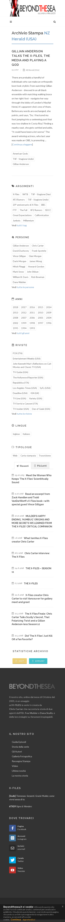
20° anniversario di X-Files (25, 204)
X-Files (16, 194)
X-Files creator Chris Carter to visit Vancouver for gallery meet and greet (32, 598)
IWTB (25, 194)
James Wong (35, 261)
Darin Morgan (19, 261)
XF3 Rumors (19, 199)
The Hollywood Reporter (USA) (28, 377)
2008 (15, 317)
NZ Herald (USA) (33, 70)
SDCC (48, 210)
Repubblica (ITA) (21, 382)
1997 (40, 323)
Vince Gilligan (19, 256)
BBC (43, 204)
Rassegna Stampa (21, 761)
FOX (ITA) (17, 353)
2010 (40, 312)
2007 (23, 317)
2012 (23, 312)
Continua (16, 919)
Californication (42, 215)
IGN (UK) (34, 393)
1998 (32, 323)
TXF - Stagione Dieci (41, 194)
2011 (32, 312)
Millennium (28, 220)
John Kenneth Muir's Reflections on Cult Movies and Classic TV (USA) (32, 365)
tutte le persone (25, 287)
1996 (49, 323)
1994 (23, 328)
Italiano (26, 434)
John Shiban (32, 271)
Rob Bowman (37, 277)
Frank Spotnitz (39, 250)
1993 (32, 328)
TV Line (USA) (19, 398)
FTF (15, 210)
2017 (23, 307)
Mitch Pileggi (19, 266)
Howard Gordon (36, 266)
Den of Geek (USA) (41, 409)
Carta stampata (28, 455)
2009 (49, 312)
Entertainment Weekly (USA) (26, 358)
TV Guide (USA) (20, 372)
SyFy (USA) (45, 388)
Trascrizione (45, 455)
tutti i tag (22, 225)
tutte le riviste (24, 413)
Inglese (16, 434)
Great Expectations (22, 215)
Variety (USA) (35, 398)
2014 (49, 307)
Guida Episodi (19, 741)
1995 (15, 328)
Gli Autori (17, 751)
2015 (40, 307)
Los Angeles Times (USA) (25, 388)
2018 (15, 307)
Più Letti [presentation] (42, 465)
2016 (32, 307)
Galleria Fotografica (22, 756)
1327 (21, 661)
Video (15, 766)
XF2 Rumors (36, 210)
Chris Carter (38, 245)
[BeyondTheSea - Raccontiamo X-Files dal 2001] (32, 8)
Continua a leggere (22, 144)
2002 (15, 323)
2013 (15, 312)
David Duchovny (21, 250)
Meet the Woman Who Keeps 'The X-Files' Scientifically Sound (32, 479)
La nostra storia (20, 775)
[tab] (22, 465)
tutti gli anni (23, 333)
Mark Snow (18, 271)
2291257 (39, 661)
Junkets (16, 220)
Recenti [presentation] (24, 465)
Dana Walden (19, 282)
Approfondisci (29, 919)
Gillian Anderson (21, 164)
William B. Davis (20, 277)
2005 (40, 317)
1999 (23, 323)
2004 (49, 317)
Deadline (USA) (20, 393)
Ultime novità (19, 770)
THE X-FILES (31, 583)
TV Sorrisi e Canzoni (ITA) (25, 403)
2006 (32, 317)
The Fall (23, 210)
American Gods (20, 153)
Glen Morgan (35, 256)
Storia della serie (20, 746)
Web (15, 455)
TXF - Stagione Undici (23, 159)
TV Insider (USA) (21, 409)
